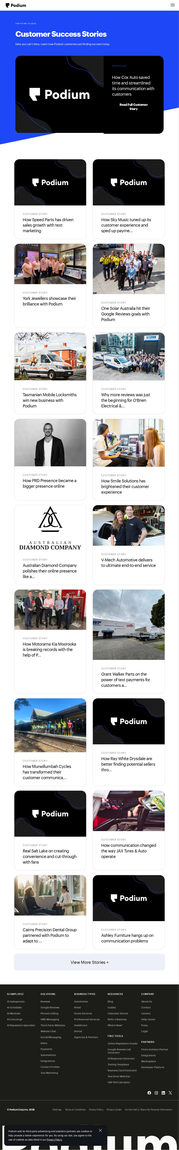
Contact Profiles (50, 1066)
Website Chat (48, 1031)
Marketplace (148, 1061)
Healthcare (80, 1025)
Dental (78, 1031)
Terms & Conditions (75, 1109)
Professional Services (87, 1019)
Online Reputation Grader (123, 1043)
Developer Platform (152, 1067)
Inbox (44, 1043)
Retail (77, 1007)
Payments (46, 1049)
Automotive (81, 1001)
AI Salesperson (16, 1001)
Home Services (83, 1013)
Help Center (148, 1019)
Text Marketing (49, 1072)
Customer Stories (118, 1013)
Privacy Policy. (54, 1139)
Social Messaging (51, 1037)
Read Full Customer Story (134, 106)
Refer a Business (117, 1019)
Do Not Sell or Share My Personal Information (148, 1109)
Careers (146, 1013)
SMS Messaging (50, 1019)
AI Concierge (14, 1019)
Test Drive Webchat (119, 1076)
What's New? (115, 1025)
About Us (146, 1001)
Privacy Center (114, 1109)
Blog (110, 1001)
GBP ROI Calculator (119, 1082)
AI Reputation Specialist (21, 1025)
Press (144, 1025)
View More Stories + (90, 962)
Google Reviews (50, 1007)
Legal (144, 1031)
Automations (48, 1054)
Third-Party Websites (53, 1025)
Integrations (48, 1060)
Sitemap (57, 1109)
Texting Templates (118, 1064)
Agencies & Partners (86, 1037)
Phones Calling (49, 1013)
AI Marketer (14, 1013)
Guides (112, 1007)
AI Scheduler (14, 1007)
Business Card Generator (122, 1070)
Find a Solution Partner (154, 1049)
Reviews (45, 1001)
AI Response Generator (121, 1058)
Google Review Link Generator (119, 1051)
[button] (173, 5)
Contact (146, 1007)
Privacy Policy (96, 1109)
